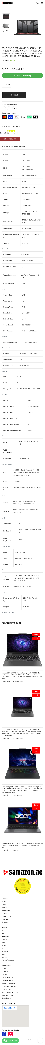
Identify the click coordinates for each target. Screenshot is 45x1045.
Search (4, 969)
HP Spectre (6, 936)
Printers (4, 913)
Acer (3, 942)
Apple (4, 901)
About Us (5, 971)
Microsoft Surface (8, 960)
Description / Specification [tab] (13, 146)
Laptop (4, 904)
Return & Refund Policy (10, 992)
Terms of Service (7, 995)
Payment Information (9, 986)
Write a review (10, 139)
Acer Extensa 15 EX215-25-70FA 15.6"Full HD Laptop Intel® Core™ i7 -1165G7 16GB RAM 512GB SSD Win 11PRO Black (22, 845)
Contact (4, 974)
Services (5, 922)
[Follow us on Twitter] (14, 108)
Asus (3, 954)
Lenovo (4, 939)
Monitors (5, 919)
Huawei (4, 957)
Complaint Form (7, 977)
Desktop (4, 907)
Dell (3, 931)
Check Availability (23, 75)
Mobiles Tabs (6, 916)
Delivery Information (9, 983)
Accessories (6, 910)
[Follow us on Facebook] (4, 108)
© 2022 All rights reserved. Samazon (22, 1040)
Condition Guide (7, 980)
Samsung (5, 951)
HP (3, 933)
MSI (3, 948)
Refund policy (6, 998)
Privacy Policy (6, 989)
